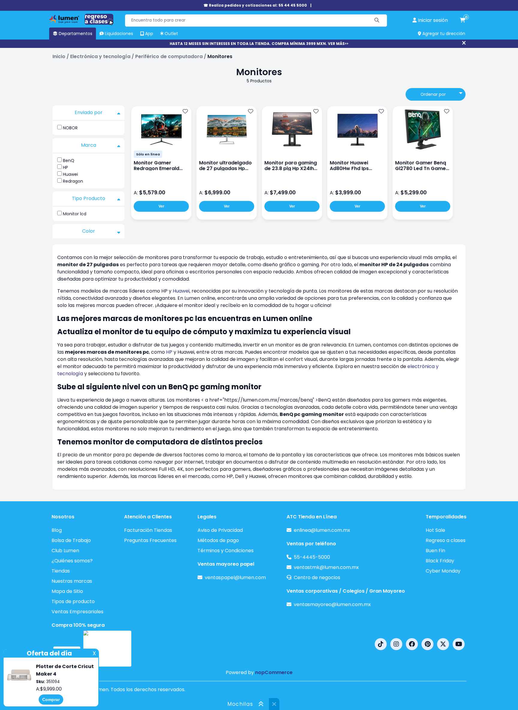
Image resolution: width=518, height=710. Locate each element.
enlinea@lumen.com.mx (322, 530)
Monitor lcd (74, 214)
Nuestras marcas (72, 581)
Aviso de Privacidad (220, 530)
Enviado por (89, 112)
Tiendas (61, 570)
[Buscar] (377, 20)
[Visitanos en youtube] (459, 644)
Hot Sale (435, 530)
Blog (57, 530)
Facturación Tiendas (148, 530)
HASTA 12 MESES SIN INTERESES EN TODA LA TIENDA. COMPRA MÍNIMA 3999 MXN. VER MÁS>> (259, 43)
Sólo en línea (148, 154)
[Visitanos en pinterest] (427, 644)
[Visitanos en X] (443, 644)
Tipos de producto (73, 601)
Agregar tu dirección (443, 34)
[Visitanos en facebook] (412, 644)
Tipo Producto (88, 198)
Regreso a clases (446, 540)
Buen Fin (435, 550)
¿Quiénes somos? (72, 560)
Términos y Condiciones (226, 550)
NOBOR (70, 128)
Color (88, 231)
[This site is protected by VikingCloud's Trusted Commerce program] (107, 649)
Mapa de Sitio (67, 591)
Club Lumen (65, 550)
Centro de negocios (317, 577)
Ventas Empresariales (77, 611)
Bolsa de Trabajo (71, 540)
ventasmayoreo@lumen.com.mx (332, 604)
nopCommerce (274, 672)
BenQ (68, 161)
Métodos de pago (218, 540)
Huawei (70, 174)
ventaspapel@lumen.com (235, 577)
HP (65, 167)
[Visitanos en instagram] (396, 644)
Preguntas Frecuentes (150, 540)
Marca (88, 145)
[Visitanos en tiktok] (381, 644)
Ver (161, 206)
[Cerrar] (464, 43)
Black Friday (440, 560)
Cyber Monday (443, 570)
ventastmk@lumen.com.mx (326, 567)
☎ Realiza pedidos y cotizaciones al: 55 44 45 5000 (255, 5)
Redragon (73, 181)
